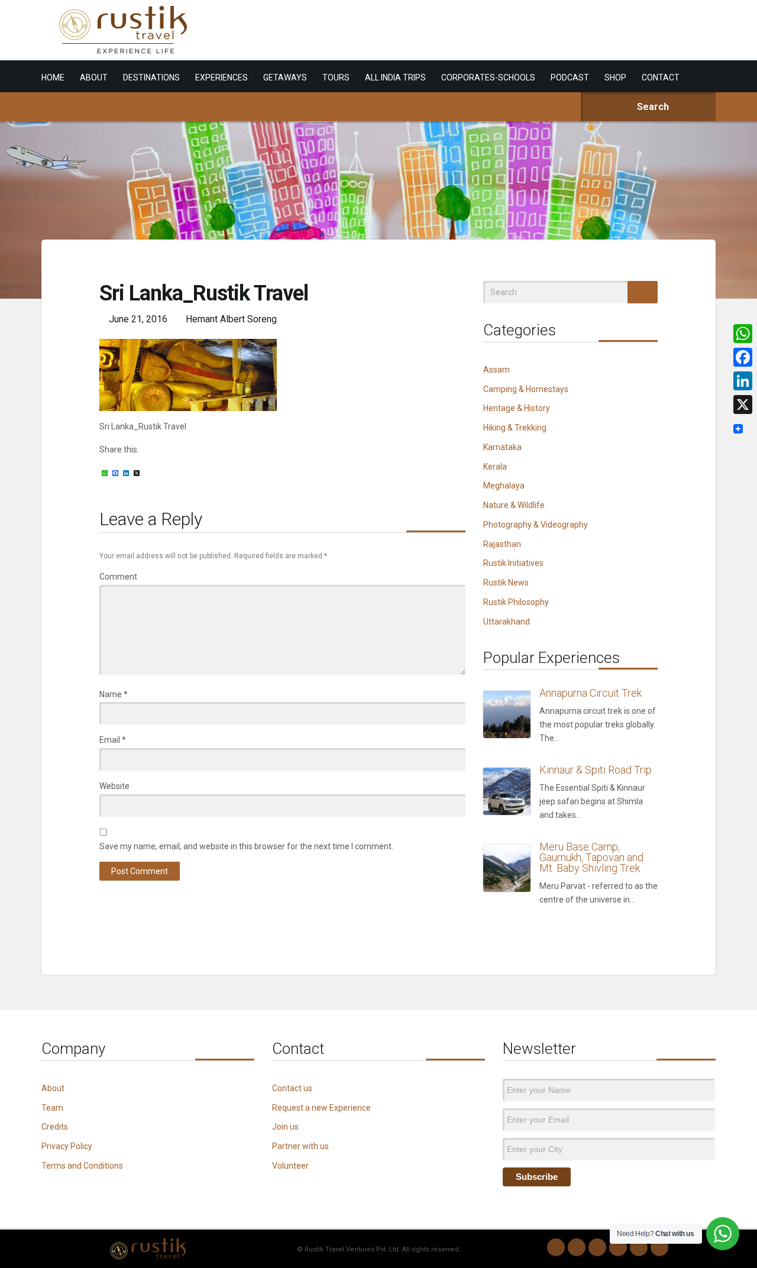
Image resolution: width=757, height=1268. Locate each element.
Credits (54, 1126)
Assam (496, 369)
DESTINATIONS (151, 77)
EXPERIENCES (221, 77)
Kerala (495, 466)
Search (652, 106)
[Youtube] (639, 1247)
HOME (52, 77)
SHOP (615, 77)
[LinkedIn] (618, 1247)
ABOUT (94, 77)
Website (114, 786)
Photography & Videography (535, 524)
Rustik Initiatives (513, 563)
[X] (743, 404)
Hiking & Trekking (514, 427)
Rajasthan (502, 544)
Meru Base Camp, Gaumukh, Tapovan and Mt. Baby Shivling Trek (591, 857)
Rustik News (506, 582)
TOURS (336, 77)
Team (52, 1107)
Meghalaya (504, 485)
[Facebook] (597, 1247)
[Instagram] (576, 1247)
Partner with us (300, 1146)
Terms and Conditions (82, 1165)
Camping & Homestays (525, 389)
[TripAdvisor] (659, 1247)
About (52, 1088)
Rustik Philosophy (516, 602)
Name (113, 694)
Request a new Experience (321, 1107)
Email (112, 740)
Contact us (292, 1088)
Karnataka (502, 447)
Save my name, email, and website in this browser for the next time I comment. (246, 846)
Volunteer (290, 1165)
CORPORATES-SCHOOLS (488, 77)
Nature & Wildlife (514, 505)
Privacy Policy (66, 1146)
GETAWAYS (285, 77)
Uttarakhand (506, 621)
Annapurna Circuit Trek (590, 693)
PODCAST (570, 77)
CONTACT (661, 77)
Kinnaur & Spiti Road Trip (595, 770)
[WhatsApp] (556, 1247)
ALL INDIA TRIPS (395, 77)
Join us (285, 1126)
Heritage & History (516, 408)
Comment (118, 576)
